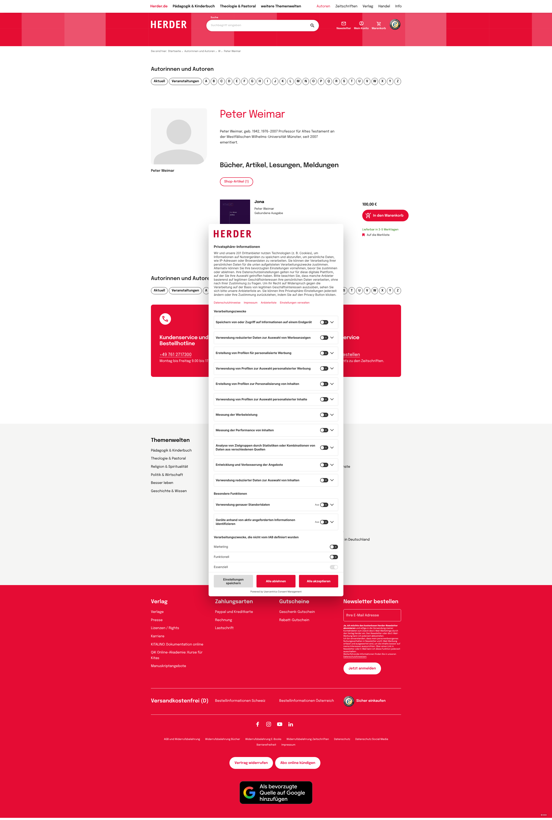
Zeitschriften (346, 6)
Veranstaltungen (185, 81)
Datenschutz (342, 739)
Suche (214, 18)
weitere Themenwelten (281, 6)
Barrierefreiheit (266, 745)
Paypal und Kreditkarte (234, 612)
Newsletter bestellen (370, 601)
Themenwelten (170, 440)
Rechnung (223, 620)
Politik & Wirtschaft (167, 475)
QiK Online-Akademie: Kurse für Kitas (176, 655)
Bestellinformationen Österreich (306, 701)
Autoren (323, 6)
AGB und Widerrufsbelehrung (182, 739)
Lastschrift (224, 628)
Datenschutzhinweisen (355, 657)
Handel (384, 6)
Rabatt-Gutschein (294, 620)
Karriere (157, 636)
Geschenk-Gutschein (297, 612)
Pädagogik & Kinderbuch (194, 6)
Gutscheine (294, 601)
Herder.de (159, 6)
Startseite (174, 51)
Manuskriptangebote (168, 666)
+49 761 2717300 (175, 355)
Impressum (288, 745)
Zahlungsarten (234, 601)
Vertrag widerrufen (251, 763)
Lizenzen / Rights (165, 628)
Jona (259, 202)
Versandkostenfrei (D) (180, 701)
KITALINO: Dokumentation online (177, 644)
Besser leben (162, 483)
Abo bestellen (345, 355)
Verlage (157, 612)
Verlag (368, 6)
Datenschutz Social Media (371, 739)
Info (398, 6)
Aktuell (159, 81)
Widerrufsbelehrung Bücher (222, 739)
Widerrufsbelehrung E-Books (263, 739)
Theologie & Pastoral (238, 6)
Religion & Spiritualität (169, 467)
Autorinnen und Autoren (199, 51)
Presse (157, 620)
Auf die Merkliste (378, 235)
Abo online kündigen (297, 763)
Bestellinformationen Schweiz (240, 701)
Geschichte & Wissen (169, 491)
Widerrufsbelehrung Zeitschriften (308, 739)
